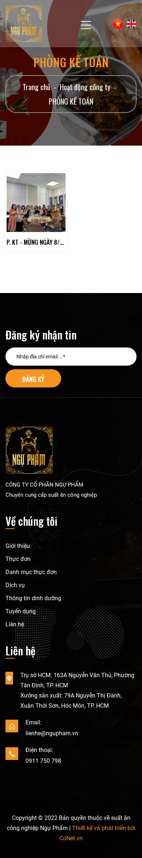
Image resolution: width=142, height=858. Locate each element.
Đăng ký (33, 379)
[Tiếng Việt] (117, 24)
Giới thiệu (17, 545)
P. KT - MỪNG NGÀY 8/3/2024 (36, 242)
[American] (130, 24)
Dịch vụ (15, 585)
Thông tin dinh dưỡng (33, 598)
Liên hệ (14, 624)
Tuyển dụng (20, 611)
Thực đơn (18, 559)
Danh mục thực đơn (31, 572)
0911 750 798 (43, 760)
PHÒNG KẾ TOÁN (71, 101)
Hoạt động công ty (85, 86)
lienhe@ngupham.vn (51, 733)
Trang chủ (36, 86)
